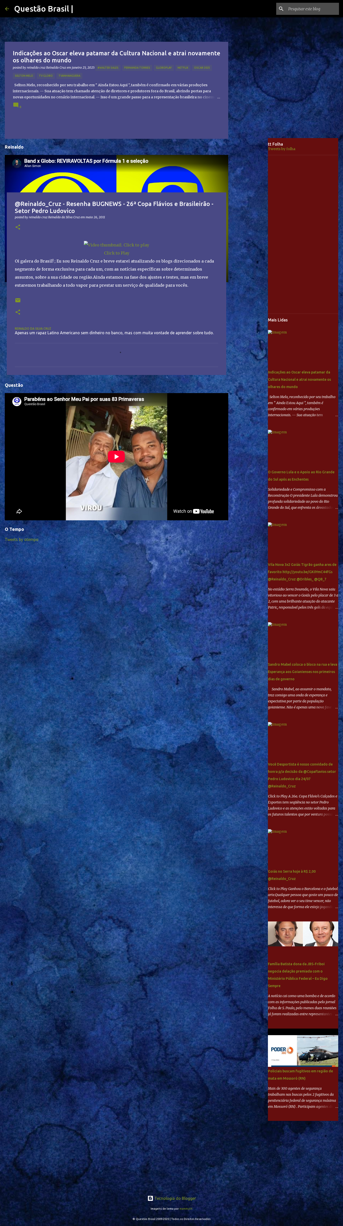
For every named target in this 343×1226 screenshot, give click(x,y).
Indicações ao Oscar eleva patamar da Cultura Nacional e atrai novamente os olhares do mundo (299, 379)
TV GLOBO (46, 75)
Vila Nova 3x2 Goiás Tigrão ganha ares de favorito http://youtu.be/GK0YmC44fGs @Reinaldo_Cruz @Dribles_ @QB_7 (302, 572)
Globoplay (164, 67)
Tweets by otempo (21, 539)
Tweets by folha (281, 149)
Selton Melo (24, 75)
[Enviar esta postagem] (18, 302)
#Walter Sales (108, 67)
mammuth (186, 1208)
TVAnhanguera (69, 75)
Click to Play (116, 253)
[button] (18, 227)
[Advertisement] (252, 217)
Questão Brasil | (43, 8)
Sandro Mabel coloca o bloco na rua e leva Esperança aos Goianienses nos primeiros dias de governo (302, 671)
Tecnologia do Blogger (174, 1198)
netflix (183, 67)
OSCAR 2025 (202, 67)
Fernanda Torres (137, 67)
